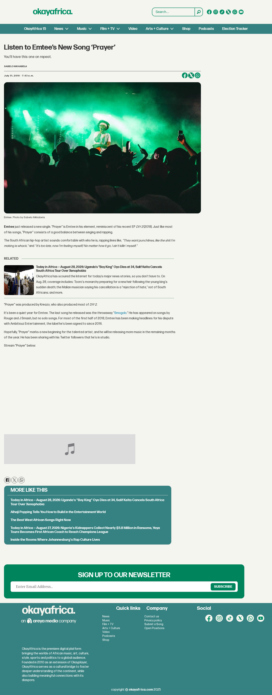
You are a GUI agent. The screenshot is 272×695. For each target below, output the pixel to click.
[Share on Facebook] (185, 75)
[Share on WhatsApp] (198, 75)
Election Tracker (235, 29)
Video (132, 29)
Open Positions (154, 628)
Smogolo (120, 313)
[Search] (199, 12)
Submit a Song (153, 624)
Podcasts (206, 29)
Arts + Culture (157, 29)
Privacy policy (153, 620)
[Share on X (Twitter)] (191, 75)
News (58, 29)
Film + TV (107, 29)
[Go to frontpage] (53, 12)
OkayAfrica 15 (35, 29)
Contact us (151, 616)
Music (82, 29)
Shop (186, 29)
